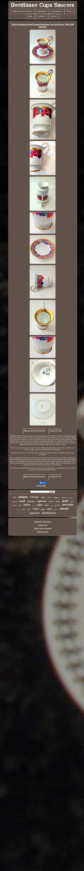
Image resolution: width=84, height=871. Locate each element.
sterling (43, 509)
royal (22, 501)
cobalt (51, 501)
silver (20, 505)
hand (47, 505)
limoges (31, 501)
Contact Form (43, 525)
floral (28, 509)
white (23, 509)
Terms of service (42, 532)
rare (72, 501)
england (14, 505)
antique (23, 496)
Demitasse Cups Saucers (43, 522)
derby (58, 501)
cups (35, 508)
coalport (56, 497)
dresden (56, 509)
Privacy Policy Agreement (43, 528)
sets (14, 497)
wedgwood (64, 497)
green (70, 497)
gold (65, 501)
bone (49, 497)
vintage (34, 496)
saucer (64, 508)
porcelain (67, 504)
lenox (18, 509)
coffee (40, 505)
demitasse (49, 513)
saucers (34, 513)
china (26, 505)
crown (33, 505)
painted (57, 505)
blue (49, 509)
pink (52, 505)
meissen (14, 502)
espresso (42, 501)
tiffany (43, 497)
